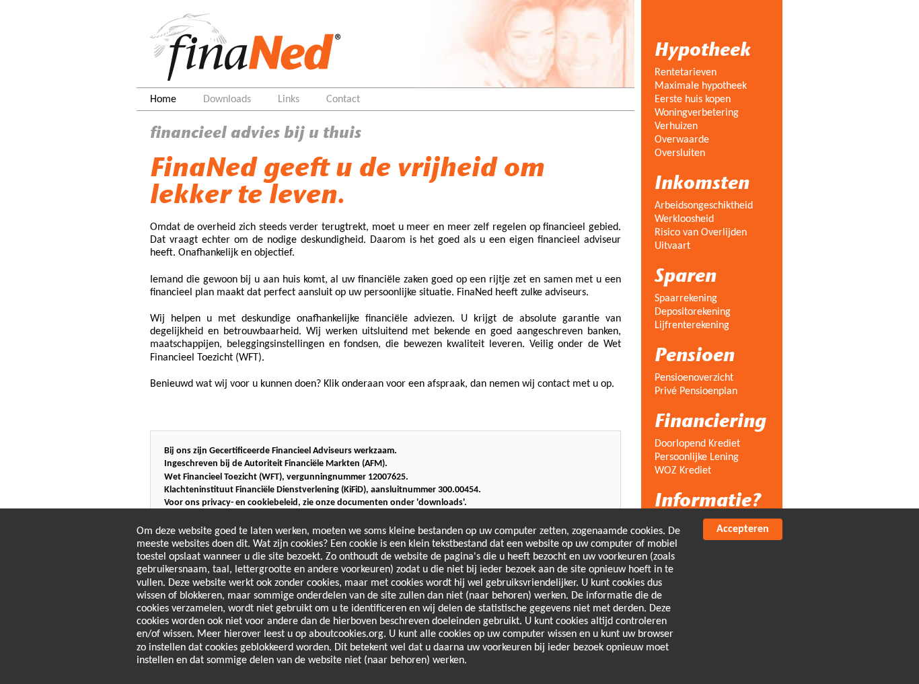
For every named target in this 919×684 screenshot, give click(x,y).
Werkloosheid (684, 219)
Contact (343, 99)
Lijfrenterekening (692, 325)
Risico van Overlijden (701, 232)
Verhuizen (676, 126)
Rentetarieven (685, 72)
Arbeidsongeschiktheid (704, 205)
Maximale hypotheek (701, 86)
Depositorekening (693, 312)
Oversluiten (680, 153)
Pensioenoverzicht (694, 378)
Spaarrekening (686, 298)
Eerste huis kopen (693, 99)
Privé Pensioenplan (696, 391)
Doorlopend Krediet (697, 444)
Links (288, 99)
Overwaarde (682, 140)
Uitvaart (672, 246)
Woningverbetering (697, 113)
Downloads (227, 99)
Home (163, 99)
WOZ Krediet (683, 470)
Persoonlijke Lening (697, 457)
